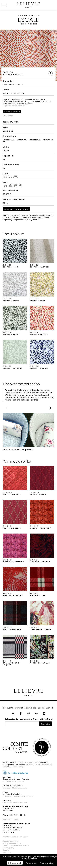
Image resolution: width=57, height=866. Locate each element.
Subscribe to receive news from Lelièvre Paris (28, 719)
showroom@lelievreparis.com (15, 788)
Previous (6, 408)
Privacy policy (8, 848)
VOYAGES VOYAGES (13, 84)
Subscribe (45, 724)
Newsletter (7, 852)
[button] (15, 253)
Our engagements (10, 841)
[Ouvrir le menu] (7, 5)
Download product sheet (16, 209)
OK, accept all (14, 863)
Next (50, 408)
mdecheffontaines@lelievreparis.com (18, 796)
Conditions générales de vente (15, 845)
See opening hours (10, 819)
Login (5, 106)
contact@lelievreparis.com (14, 781)
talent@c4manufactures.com (15, 802)
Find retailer (8, 116)
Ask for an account (17, 106)
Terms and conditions (12, 843)
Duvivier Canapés (18, 767)
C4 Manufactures (31, 762)
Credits (6, 850)
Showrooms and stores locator (15, 836)
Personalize (31, 863)
